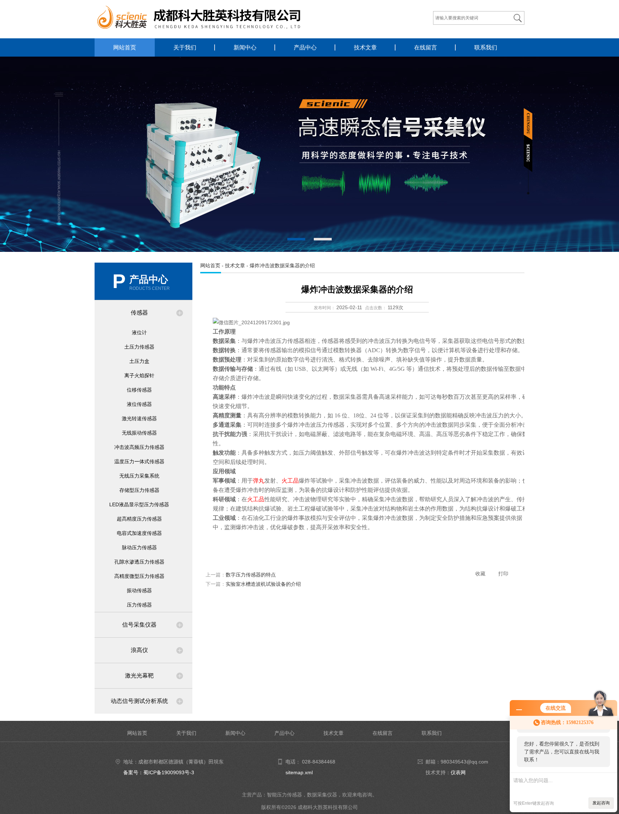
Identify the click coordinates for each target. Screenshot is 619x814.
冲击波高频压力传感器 (139, 447)
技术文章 (365, 47)
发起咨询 (601, 802)
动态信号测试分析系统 (139, 701)
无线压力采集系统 (139, 476)
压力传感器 (139, 605)
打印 (503, 573)
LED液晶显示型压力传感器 (139, 504)
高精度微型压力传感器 (139, 576)
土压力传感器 (139, 347)
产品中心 (305, 47)
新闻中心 (245, 47)
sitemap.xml (299, 772)
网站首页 (124, 47)
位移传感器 (139, 390)
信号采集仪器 (139, 625)
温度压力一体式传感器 (139, 461)
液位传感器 (139, 404)
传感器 (139, 313)
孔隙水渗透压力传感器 (139, 562)
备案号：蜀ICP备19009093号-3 (158, 772)
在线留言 (425, 47)
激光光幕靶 (139, 675)
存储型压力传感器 (139, 490)
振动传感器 (139, 590)
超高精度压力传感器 (139, 519)
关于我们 (184, 47)
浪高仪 (139, 650)
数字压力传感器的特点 (251, 575)
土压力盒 (139, 361)
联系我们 (485, 47)
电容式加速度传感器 (139, 533)
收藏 (480, 573)
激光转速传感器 (139, 418)
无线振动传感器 (139, 433)
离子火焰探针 (139, 375)
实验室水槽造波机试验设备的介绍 (263, 584)
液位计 (139, 332)
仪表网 (458, 772)
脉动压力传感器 (139, 547)
